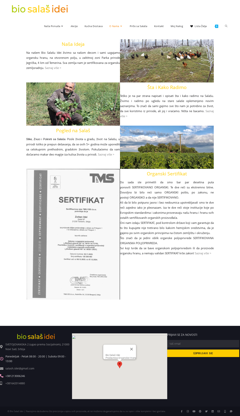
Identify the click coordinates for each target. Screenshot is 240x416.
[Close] (131, 349)
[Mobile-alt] (225, 411)
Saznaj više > (53, 68)
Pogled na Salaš (73, 130)
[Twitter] (206, 411)
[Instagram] (188, 411)
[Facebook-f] (181, 411)
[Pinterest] (200, 411)
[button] (119, 364)
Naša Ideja (73, 44)
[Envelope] (219, 411)
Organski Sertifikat (167, 173)
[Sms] (231, 411)
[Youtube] (194, 411)
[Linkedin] (212, 411)
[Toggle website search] (226, 26)
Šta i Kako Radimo (167, 87)
